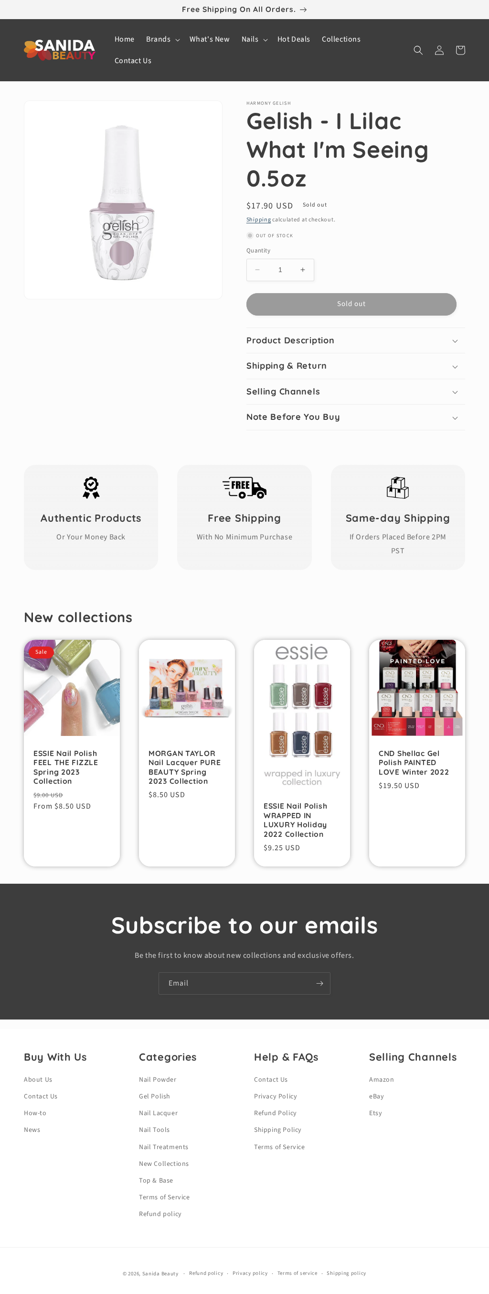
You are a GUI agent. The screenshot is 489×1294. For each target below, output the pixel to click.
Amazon (381, 1080)
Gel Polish (154, 1096)
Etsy (375, 1113)
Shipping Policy (278, 1130)
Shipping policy (346, 1273)
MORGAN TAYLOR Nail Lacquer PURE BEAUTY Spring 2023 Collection (185, 767)
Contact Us (41, 1096)
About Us (38, 1080)
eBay (376, 1096)
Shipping (258, 220)
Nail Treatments (164, 1147)
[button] (162, 39)
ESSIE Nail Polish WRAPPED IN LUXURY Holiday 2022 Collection (295, 819)
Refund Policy (275, 1113)
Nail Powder (158, 1080)
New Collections (164, 1164)
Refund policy (160, 1214)
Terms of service (297, 1273)
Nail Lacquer (158, 1113)
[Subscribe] (319, 983)
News (32, 1130)
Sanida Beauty (160, 1273)
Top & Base (156, 1180)
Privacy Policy (275, 1096)
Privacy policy (250, 1273)
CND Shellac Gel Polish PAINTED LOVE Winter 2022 (414, 763)
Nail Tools (154, 1130)
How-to (35, 1113)
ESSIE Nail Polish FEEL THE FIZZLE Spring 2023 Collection (65, 767)
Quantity (258, 250)
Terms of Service (164, 1197)
